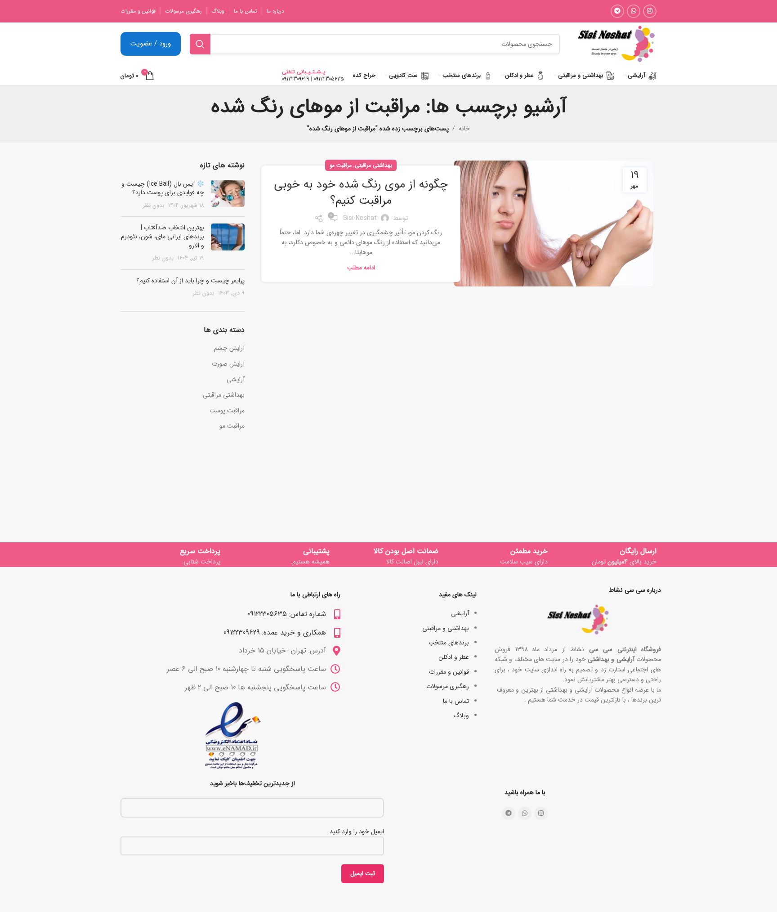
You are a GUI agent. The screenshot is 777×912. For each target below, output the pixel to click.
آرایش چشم (229, 348)
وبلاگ (461, 715)
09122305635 (329, 79)
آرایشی (236, 380)
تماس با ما (456, 701)
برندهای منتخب (449, 643)
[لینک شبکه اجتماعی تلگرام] (617, 11)
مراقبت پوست (227, 411)
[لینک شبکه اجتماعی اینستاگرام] (649, 11)
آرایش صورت (228, 364)
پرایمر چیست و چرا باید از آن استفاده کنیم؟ (190, 281)
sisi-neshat (360, 218)
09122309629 (295, 79)
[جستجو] (200, 44)
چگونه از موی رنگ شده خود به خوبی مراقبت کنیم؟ (361, 192)
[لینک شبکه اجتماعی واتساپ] (633, 11)
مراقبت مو (341, 165)
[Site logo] (616, 44)
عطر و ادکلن (453, 657)
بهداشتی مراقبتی (373, 165)
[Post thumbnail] (228, 195)
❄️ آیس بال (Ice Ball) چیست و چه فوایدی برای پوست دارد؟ (162, 188)
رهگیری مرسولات (447, 686)
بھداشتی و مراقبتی (445, 628)
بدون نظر (153, 205)
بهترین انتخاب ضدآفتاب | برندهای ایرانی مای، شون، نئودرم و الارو (162, 236)
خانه (464, 129)
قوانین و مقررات (449, 672)
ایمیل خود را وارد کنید (357, 831)
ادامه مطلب (361, 268)
